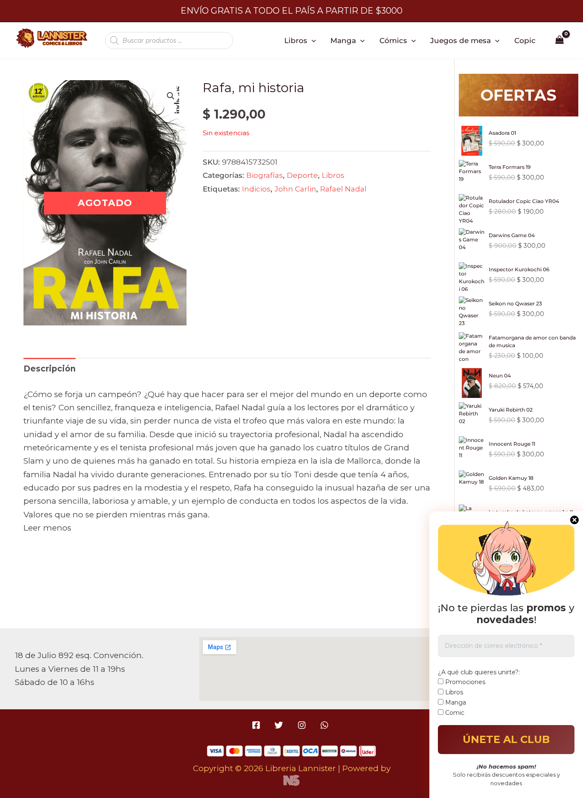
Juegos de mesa (460, 40)
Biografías (264, 175)
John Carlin (295, 188)
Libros (295, 40)
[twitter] (280, 725)
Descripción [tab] (49, 369)
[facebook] (257, 725)
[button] (311, 40)
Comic (453, 713)
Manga (343, 40)
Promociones (464, 682)
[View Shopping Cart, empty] (559, 40)
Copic (525, 40)
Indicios (256, 188)
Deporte (302, 175)
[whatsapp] (325, 725)
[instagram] (303, 725)
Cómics (393, 40)
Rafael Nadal (343, 188)
